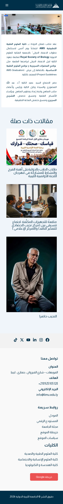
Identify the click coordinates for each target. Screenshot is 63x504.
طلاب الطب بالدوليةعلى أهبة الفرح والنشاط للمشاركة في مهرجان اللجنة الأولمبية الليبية (32, 172)
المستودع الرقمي (47, 421)
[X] (22, 340)
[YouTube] (28, 340)
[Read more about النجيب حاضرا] (31, 274)
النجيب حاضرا (48, 316)
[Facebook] (47, 340)
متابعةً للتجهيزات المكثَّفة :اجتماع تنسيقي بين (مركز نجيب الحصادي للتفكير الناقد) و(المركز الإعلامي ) (34, 225)
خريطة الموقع (49, 432)
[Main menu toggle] (6, 5)
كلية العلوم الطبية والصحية (41, 453)
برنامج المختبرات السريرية (43, 65)
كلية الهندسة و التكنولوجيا (41, 465)
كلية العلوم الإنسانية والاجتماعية (38, 459)
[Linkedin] (35, 340)
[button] (44, 477)
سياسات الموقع (48, 438)
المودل (53, 415)
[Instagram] (41, 340)
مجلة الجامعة (50, 426)
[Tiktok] (15, 340)
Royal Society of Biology (34, 57)
